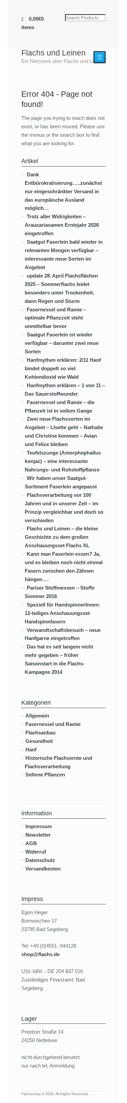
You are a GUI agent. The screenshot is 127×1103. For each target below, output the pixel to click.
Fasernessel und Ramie (53, 724)
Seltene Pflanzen (45, 774)
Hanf (31, 749)
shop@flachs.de (40, 954)
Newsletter (38, 835)
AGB (31, 843)
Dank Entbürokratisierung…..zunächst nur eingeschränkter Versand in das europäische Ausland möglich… (63, 191)
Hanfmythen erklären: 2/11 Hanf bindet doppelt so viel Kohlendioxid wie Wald (63, 368)
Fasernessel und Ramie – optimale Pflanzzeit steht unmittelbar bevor (55, 318)
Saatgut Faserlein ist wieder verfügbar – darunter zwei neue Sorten (62, 343)
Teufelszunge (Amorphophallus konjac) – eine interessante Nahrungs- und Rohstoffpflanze (63, 461)
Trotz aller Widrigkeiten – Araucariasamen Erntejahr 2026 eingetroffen (62, 225)
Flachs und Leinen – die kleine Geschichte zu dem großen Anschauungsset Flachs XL (61, 537)
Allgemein (37, 716)
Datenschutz (40, 860)
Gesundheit (39, 741)
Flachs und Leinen (53, 52)
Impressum (38, 826)
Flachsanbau (40, 732)
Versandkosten (43, 869)
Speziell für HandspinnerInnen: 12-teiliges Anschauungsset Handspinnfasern (62, 613)
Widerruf (35, 852)
